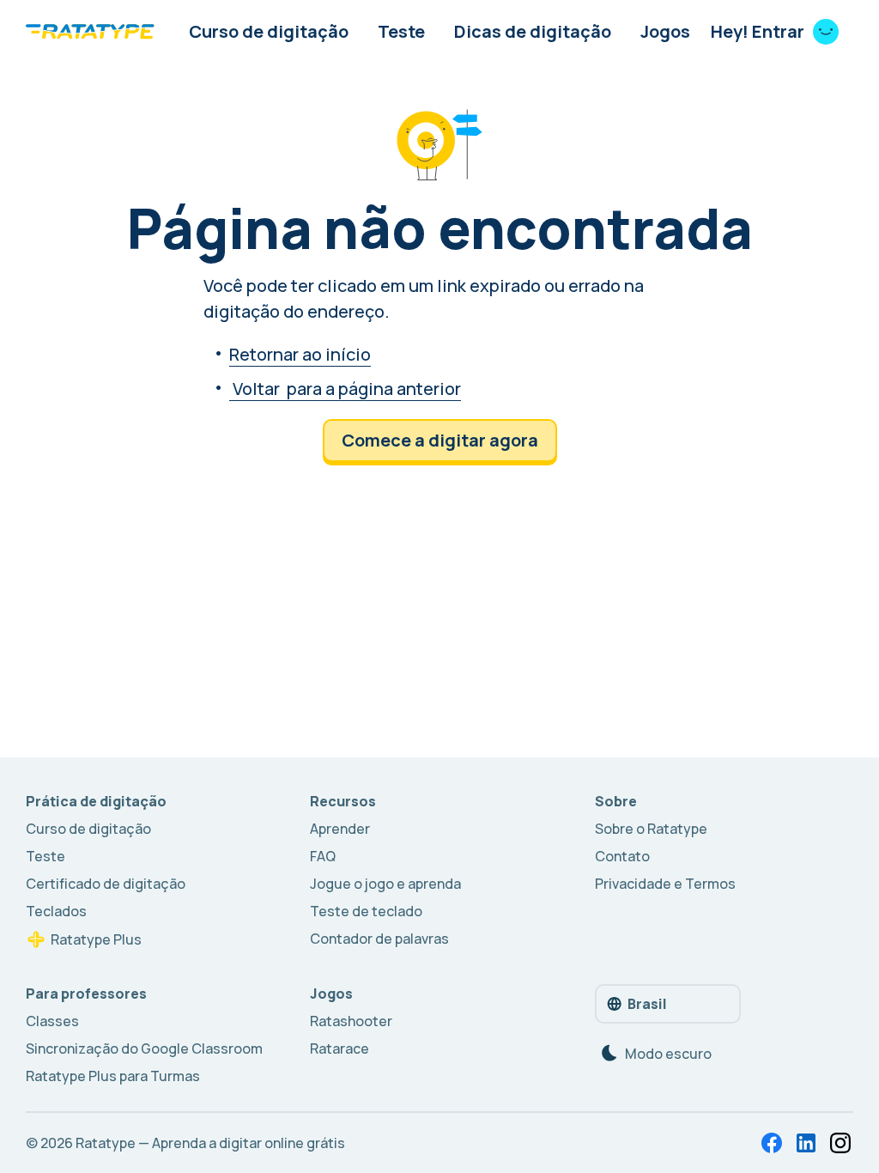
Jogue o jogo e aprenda (385, 883)
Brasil (647, 1003)
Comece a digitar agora (440, 440)
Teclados (56, 911)
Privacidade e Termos (665, 883)
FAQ (323, 856)
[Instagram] (840, 1143)
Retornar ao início (300, 354)
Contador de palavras (379, 938)
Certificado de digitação (105, 883)
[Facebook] (772, 1143)
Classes (52, 1021)
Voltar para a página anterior (345, 388)
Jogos (665, 31)
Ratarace (339, 1048)
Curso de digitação (269, 31)
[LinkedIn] (806, 1143)
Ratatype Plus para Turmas (113, 1076)
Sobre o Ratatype (651, 828)
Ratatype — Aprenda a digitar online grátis (210, 1142)
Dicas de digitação (532, 31)
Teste (401, 31)
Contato (622, 856)
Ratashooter (351, 1021)
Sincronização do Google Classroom (144, 1048)
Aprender (340, 828)
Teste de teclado (366, 911)
